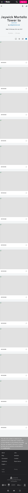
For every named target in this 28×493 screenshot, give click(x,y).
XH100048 (3, 297)
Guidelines (4, 461)
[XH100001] (14, 51)
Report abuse (17, 461)
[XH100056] (14, 363)
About (3, 452)
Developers (5, 458)
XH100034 (3, 245)
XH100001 (3, 62)
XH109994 (3, 401)
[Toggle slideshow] (16, 39)
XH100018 (3, 167)
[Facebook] (8, 491)
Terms (3, 471)
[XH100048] (14, 285)
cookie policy (6, 448)
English (3, 464)
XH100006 (3, 114)
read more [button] (14, 23)
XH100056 (3, 375)
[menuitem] (17, 2)
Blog (3, 455)
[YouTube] (14, 491)
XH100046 (3, 271)
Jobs (15, 452)
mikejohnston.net (15, 25)
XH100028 (3, 219)
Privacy (16, 469)
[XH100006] (14, 103)
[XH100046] (14, 259)
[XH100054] (14, 311)
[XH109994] (14, 389)
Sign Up (23, 2)
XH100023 (3, 193)
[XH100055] (14, 337)
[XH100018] (14, 155)
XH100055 (3, 349)
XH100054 (3, 323)
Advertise (16, 455)
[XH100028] (14, 207)
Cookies (16, 458)
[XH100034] (14, 233)
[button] (22, 6)
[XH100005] (14, 77)
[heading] (7, 2)
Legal (3, 469)
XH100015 (3, 140)
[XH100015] (14, 129)
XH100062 (3, 427)
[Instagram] (20, 491)
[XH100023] (14, 181)
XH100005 (3, 88)
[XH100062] (14, 416)
